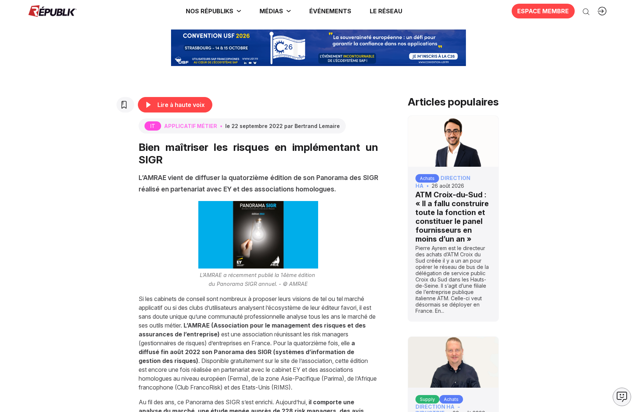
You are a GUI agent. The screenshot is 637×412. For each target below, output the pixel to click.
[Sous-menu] (238, 11)
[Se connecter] (602, 11)
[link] (213, 11)
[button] (330, 11)
